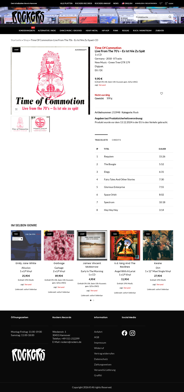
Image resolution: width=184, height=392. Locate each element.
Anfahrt (98, 331)
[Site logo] (28, 16)
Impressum (100, 342)
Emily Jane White (26, 263)
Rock (136, 112)
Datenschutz (101, 359)
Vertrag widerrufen (104, 353)
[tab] (101, 138)
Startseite (16, 40)
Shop (26, 40)
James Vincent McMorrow (92, 265)
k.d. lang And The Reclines (125, 265)
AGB (96, 337)
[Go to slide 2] (93, 300)
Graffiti (98, 375)
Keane (158, 263)
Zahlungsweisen (102, 364)
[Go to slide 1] (90, 300)
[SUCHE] (170, 17)
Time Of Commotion (108, 48)
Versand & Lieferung (104, 369)
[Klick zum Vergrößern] (16, 109)
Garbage (59, 263)
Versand (102, 85)
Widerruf (99, 348)
